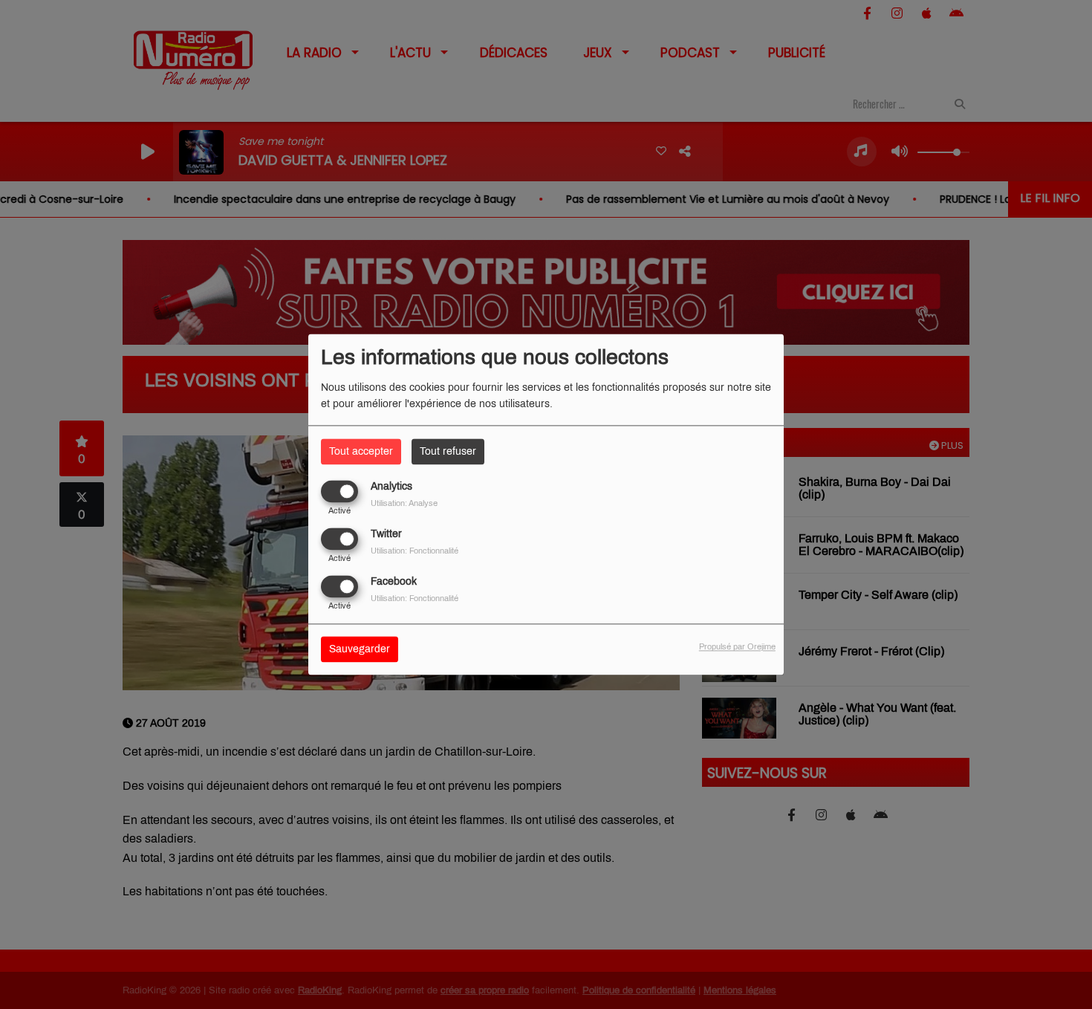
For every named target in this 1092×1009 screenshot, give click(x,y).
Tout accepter (361, 451)
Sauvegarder (359, 649)
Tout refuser (448, 451)
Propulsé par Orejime (737, 647)
